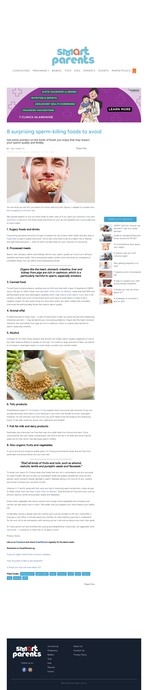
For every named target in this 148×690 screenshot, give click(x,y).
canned (17, 578)
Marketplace (121, 70)
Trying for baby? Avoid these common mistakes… (29, 554)
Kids (77, 70)
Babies (57, 70)
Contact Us (79, 650)
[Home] (73, 56)
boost (53, 574)
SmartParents (41, 542)
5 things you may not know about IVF (24, 567)
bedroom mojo (83, 216)
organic (86, 574)
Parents (89, 70)
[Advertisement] (74, 23)
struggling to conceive (20, 210)
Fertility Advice (120, 219)
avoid (70, 574)
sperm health (34, 504)
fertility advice (27, 574)
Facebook (20, 542)
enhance (62, 574)
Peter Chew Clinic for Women (57, 291)
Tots (68, 70)
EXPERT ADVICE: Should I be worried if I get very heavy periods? (127, 228)
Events (103, 70)
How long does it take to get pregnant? (25, 561)
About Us (78, 646)
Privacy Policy (80, 654)
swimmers (11, 220)
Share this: (81, 148)
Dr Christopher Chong (36, 410)
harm (78, 574)
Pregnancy (41, 70)
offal (25, 578)
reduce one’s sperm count (72, 295)
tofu (9, 578)
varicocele (11, 530)
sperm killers (42, 574)
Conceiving (21, 70)
